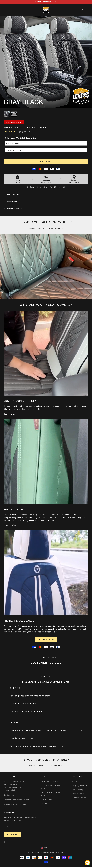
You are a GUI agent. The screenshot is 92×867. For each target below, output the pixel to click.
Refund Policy (77, 789)
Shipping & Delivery (79, 785)
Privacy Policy (77, 793)
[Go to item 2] (14, 114)
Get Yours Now (46, 640)
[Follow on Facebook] (5, 842)
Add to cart (46, 161)
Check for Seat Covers (37, 228)
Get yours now (10, 414)
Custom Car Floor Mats (51, 781)
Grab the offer (10, 525)
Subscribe (12, 835)
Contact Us (76, 781)
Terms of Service (78, 798)
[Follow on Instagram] (10, 842)
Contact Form (9, 795)
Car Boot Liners (47, 799)
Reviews (44, 803)
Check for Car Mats (56, 228)
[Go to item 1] (7, 114)
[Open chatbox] (87, 862)
